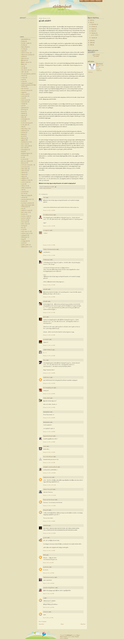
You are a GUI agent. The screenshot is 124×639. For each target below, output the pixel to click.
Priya (44, 360)
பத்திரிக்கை (24, 178)
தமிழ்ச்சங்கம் (24, 130)
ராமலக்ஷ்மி (46, 339)
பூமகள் (45, 537)
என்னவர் (23, 75)
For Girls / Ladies (25, 43)
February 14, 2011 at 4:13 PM (49, 312)
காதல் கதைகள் (24, 100)
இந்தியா (23, 64)
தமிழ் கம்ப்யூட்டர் (25, 128)
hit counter (96, 56)
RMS (44, 555)
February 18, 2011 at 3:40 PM (49, 550)
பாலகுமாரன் (24, 191)
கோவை (23, 111)
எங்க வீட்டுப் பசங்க (25, 70)
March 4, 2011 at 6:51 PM (48, 562)
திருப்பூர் (23, 134)
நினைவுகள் (23, 163)
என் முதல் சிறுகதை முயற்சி (27, 73)
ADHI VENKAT (47, 350)
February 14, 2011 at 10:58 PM (49, 472)
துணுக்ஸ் (23, 140)
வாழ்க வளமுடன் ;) (25, 231)
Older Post (83, 624)
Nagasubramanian (48, 436)
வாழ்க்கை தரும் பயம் (26, 233)
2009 (91, 42)
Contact (92, 0)
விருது (22, 239)
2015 (91, 20)
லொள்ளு (23, 225)
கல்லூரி (23, 92)
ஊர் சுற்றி (23, 68)
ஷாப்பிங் (23, 242)
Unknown (45, 612)
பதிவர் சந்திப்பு (24, 168)
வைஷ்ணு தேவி (24, 241)
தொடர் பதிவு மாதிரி (25, 145)
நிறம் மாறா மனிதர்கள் (26, 161)
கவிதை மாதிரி (24, 94)
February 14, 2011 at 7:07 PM (49, 452)
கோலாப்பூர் (23, 109)
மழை (22, 208)
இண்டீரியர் (23, 60)
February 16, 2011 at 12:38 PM (49, 533)
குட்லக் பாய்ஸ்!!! (45, 21)
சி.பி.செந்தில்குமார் (48, 387)
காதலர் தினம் (24, 96)
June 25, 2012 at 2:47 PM (48, 617)
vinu (44, 197)
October (93, 26)
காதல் (22, 98)
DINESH (45, 525)
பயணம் (23, 184)
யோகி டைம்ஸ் (24, 220)
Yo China (23, 49)
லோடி (22, 227)
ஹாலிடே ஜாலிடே (25, 244)
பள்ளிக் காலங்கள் (25, 187)
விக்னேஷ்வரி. (24, 237)
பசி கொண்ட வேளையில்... (27, 164)
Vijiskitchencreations (48, 577)
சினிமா (22, 117)
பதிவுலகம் (23, 174)
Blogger (78, 635)
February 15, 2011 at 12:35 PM (49, 505)
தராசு (44, 317)
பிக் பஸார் (23, 193)
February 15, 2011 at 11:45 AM (49, 495)
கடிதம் (22, 79)
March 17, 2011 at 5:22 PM (48, 593)
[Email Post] (55, 186)
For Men (23, 45)
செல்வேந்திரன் (24, 119)
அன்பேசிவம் (46, 377)
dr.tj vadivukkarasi (48, 456)
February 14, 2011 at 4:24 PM (49, 345)
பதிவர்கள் (23, 172)
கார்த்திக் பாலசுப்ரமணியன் (50, 467)
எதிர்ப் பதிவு (24, 71)
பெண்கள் (23, 201)
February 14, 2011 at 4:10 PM (49, 296)
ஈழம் (22, 66)
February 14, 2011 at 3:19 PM (49, 245)
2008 (91, 44)
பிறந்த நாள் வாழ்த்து (25, 195)
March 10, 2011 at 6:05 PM (48, 573)
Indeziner (66, 638)
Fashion (23, 41)
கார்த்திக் (23, 103)
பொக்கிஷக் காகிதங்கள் (26, 203)
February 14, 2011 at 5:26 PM (49, 407)
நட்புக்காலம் (24, 159)
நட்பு (22, 157)
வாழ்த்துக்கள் (24, 235)
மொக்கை (23, 214)
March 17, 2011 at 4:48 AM (48, 583)
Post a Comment (42, 621)
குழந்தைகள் (24, 107)
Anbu (44, 446)
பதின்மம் (23, 176)
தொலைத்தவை (24, 149)
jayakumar (46, 567)
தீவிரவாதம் (23, 138)
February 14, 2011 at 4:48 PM (49, 373)
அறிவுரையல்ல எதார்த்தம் (27, 54)
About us (87, 0)
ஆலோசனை (24, 58)
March (93, 31)
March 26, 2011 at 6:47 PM (48, 607)
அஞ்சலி (23, 50)
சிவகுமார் (45, 510)
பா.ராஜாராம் (46, 230)
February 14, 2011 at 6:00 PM (49, 417)
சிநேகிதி (23, 113)
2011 (91, 22)
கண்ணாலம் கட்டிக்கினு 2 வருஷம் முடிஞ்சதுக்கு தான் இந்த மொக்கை (28, 85)
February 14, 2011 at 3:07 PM (49, 226)
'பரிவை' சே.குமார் (48, 489)
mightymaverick (47, 477)
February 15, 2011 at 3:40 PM (49, 521)
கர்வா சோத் (24, 88)
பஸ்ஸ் (22, 189)
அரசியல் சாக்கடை (25, 52)
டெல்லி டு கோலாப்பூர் (26, 122)
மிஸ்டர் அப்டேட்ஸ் (25, 212)
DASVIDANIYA (25, 39)
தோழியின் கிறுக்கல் (25, 153)
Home (81, 0)
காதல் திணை (24, 101)
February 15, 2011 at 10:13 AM (49, 485)
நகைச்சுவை (24, 155)
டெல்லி (22, 121)
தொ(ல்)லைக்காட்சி (25, 142)
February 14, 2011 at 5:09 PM (49, 393)
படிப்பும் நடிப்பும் (24, 166)
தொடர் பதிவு (24, 143)
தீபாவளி (23, 136)
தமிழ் (22, 126)
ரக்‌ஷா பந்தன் (24, 221)
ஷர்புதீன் (45, 289)
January (93, 37)
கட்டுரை (23, 81)
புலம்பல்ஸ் (23, 197)
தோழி (22, 151)
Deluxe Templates (75, 636)
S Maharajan (46, 259)
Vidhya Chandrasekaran (49, 249)
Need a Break (24, 47)
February (93, 33)
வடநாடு (23, 229)
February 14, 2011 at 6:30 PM (49, 442)
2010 (91, 40)
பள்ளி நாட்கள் (24, 185)
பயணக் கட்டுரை (25, 182)
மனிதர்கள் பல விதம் (25, 210)
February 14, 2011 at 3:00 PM (49, 210)
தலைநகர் (23, 132)
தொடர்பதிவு (24, 147)
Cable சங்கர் (46, 398)
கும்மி (22, 105)
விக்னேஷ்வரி (62, 6)
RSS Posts (98, 0)
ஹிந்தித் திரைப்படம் (25, 246)
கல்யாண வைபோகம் (26, 90)
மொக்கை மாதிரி (25, 218)
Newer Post (41, 624)
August (93, 28)
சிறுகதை (23, 115)
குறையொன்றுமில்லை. (49, 587)
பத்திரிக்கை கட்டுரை (26, 180)
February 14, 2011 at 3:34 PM (49, 255)
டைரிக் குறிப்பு (24, 124)
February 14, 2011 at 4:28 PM (49, 355)
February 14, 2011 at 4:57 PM (49, 383)
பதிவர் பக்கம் (24, 170)
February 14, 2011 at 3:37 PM (49, 284)
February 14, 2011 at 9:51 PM (49, 462)
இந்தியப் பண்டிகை (25, 62)
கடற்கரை (23, 77)
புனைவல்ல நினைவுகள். (26, 199)
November (94, 24)
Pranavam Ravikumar (49, 499)
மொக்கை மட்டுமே (25, 216)
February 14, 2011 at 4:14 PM (49, 335)
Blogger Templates (63, 636)
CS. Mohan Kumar (48, 215)
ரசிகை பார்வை (24, 223)
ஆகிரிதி (23, 56)
